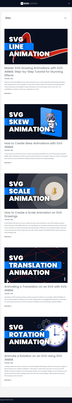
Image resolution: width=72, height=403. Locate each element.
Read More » (8, 93)
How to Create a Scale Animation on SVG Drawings (33, 214)
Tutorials (6, 78)
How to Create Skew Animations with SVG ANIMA (33, 145)
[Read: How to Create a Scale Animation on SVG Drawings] (36, 191)
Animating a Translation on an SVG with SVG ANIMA (35, 288)
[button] (69, 3)
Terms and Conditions (67, 399)
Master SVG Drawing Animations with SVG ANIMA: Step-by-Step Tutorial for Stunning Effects (33, 71)
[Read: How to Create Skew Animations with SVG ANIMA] (36, 122)
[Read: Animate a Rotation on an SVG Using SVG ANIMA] (36, 334)
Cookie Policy (50, 399)
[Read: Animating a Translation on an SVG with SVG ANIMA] (36, 265)
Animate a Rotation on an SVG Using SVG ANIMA (33, 358)
